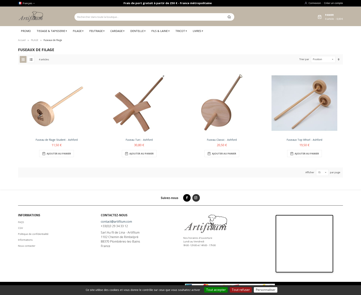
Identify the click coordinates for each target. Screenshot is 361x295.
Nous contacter (26, 245)
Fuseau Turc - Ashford (139, 139)
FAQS (21, 222)
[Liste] (30, 59)
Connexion (315, 3)
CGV (20, 228)
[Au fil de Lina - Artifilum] (31, 16)
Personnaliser (265, 290)
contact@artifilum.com (116, 221)
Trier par (304, 59)
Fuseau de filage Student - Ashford (57, 139)
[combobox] (149, 17)
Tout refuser (241, 290)
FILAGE (34, 40)
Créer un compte (333, 3)
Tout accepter (216, 290)
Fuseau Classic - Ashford (222, 139)
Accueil (22, 40)
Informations (25, 239)
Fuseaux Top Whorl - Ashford (304, 139)
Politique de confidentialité (33, 234)
